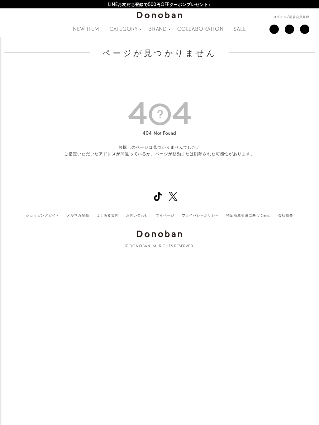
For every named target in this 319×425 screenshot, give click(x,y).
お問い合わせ (137, 215)
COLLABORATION (200, 28)
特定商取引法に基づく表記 (248, 215)
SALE (240, 28)
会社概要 (285, 215)
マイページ (165, 215)
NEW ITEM (86, 28)
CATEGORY (123, 28)
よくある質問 (108, 215)
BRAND (157, 28)
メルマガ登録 (78, 215)
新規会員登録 (299, 16)
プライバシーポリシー (200, 215)
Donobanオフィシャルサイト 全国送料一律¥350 (159, 4)
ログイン (280, 16)
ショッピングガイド (42, 215)
